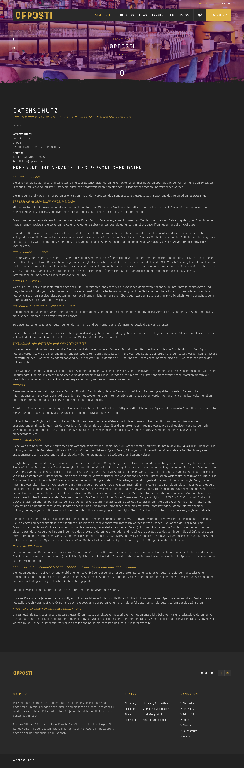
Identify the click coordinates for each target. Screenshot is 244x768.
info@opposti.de (214, 3)
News (143, 15)
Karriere (158, 15)
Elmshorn (187, 725)
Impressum (188, 736)
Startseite (188, 703)
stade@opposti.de (153, 714)
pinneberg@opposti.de (155, 703)
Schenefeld (188, 714)
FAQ (172, 15)
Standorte (103, 15)
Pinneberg (188, 709)
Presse (185, 15)
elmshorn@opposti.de (155, 720)
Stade (186, 720)
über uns (127, 15)
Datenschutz (189, 731)
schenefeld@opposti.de (156, 709)
